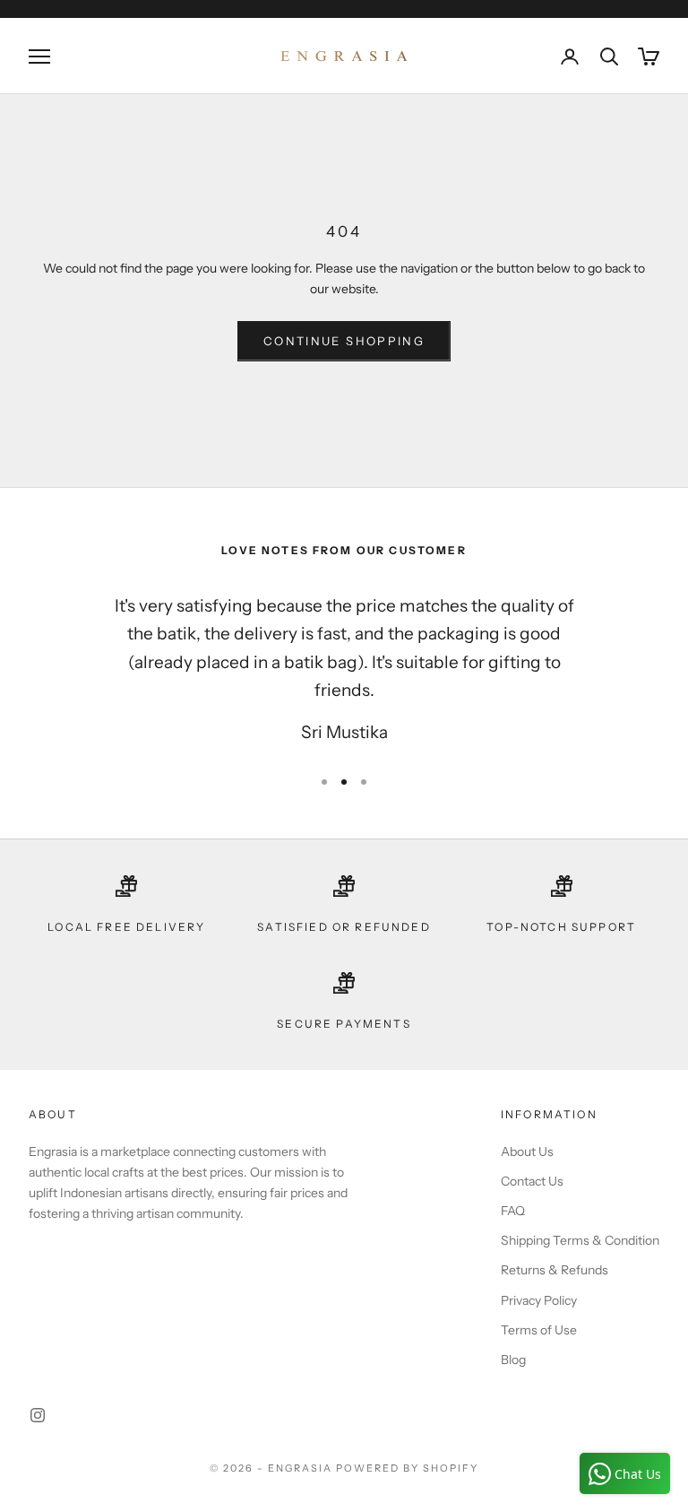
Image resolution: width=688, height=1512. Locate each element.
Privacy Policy (539, 1300)
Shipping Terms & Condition (580, 1240)
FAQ (513, 1211)
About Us (527, 1151)
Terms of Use (539, 1330)
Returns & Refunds (554, 1270)
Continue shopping (344, 341)
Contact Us (532, 1181)
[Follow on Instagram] (38, 1415)
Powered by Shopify (407, 1468)
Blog (513, 1359)
